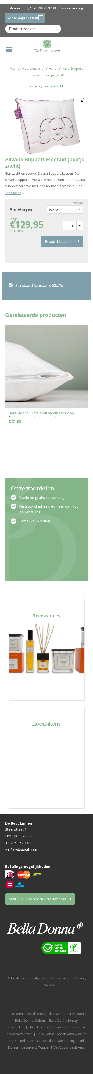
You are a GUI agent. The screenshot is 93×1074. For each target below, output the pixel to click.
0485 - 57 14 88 (21, 842)
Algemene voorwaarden (53, 978)
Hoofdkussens (32, 68)
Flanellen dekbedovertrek (48, 1027)
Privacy (80, 978)
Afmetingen (21, 209)
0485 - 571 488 (46, 8)
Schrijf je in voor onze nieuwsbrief (38, 898)
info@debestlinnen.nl (24, 849)
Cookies (48, 985)
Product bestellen (60, 241)
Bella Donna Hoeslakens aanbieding (47, 1040)
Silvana (51, 68)
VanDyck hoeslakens (69, 1047)
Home (14, 68)
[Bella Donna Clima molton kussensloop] (46, 366)
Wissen (78, 203)
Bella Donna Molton (30, 1020)
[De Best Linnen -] (47, 45)
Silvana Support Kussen (66, 1013)
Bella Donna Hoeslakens (25, 1013)
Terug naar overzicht (48, 86)
